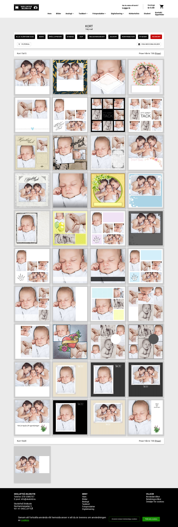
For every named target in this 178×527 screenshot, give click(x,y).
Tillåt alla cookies (151, 519)
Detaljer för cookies (155, 501)
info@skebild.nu (28, 499)
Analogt (70, 14)
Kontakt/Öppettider (159, 13)
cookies (25, 520)
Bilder (58, 14)
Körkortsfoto (134, 14)
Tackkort (83, 14)
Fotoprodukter (99, 14)
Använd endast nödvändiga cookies (124, 519)
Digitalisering (117, 14)
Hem (49, 14)
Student (147, 14)
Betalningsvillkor (153, 499)
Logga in (126, 8)
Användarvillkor (153, 496)
